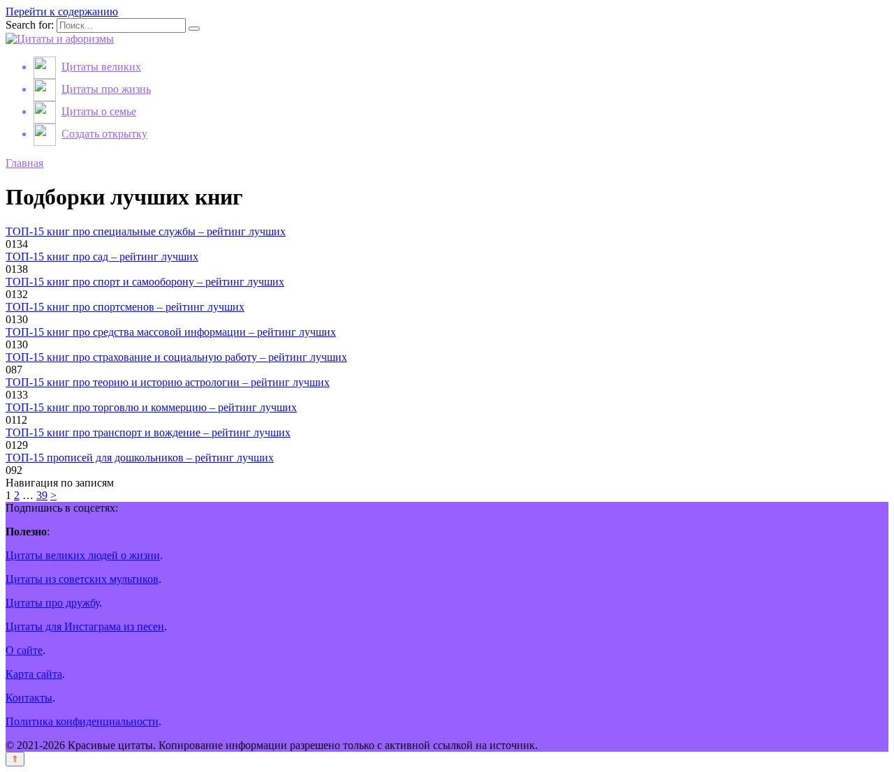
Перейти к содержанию (62, 11)
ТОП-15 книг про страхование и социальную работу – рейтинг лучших (176, 357)
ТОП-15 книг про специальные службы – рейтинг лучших (146, 231)
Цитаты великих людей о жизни (83, 555)
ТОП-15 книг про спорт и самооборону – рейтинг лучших (145, 282)
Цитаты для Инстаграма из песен (85, 626)
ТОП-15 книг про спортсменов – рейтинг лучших (125, 307)
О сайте (24, 650)
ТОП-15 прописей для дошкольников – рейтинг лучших (140, 457)
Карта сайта (34, 674)
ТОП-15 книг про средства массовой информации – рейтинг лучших (171, 332)
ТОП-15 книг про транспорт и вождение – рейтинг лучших (148, 432)
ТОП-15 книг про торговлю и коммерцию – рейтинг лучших (151, 407)
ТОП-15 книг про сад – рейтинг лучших (102, 256)
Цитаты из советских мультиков (82, 579)
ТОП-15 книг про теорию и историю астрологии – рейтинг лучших (168, 382)
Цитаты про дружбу (52, 603)
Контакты (29, 698)
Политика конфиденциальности (82, 721)
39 (41, 495)
